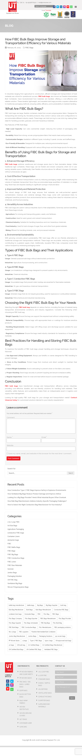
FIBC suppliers (23, 632)
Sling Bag (23, 727)
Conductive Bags (45, 696)
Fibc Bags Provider (65, 618)
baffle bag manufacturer (16, 605)
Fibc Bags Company (15, 618)
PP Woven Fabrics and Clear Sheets (26, 673)
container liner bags (15, 614)
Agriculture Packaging (16, 529)
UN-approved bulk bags (63, 640)
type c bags (49, 640)
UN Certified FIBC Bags (33, 649)
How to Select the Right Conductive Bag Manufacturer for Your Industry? (35, 505)
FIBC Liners (12, 562)
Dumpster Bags (30, 614)
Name (10, 437)
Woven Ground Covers (26, 714)
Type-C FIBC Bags (36, 640)
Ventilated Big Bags (15, 583)
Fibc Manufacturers (45, 627)
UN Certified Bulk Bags (16, 649)
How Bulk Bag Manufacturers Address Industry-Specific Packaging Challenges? (37, 501)
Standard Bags (44, 679)
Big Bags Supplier (51, 605)
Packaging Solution (15, 576)
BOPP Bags (23, 690)
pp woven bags (60, 636)
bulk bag (63, 605)
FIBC (9, 544)
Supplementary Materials (44, 705)
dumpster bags (13, 540)
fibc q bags (12, 632)
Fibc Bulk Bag (57, 623)
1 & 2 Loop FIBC (14, 522)
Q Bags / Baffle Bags (44, 684)
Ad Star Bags (12, 526)
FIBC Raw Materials (15, 565)
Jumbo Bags (12, 573)
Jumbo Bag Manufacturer (17, 636)
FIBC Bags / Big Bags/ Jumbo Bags (25, 684)
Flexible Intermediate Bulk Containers (44, 632)
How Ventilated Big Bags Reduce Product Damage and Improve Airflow (34, 494)
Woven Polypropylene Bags (18, 587)
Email (44, 437)
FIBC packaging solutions (62, 627)
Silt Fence (23, 719)
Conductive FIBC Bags (61, 609)
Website (10, 445)
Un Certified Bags (33, 645)
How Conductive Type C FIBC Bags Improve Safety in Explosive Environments (37, 490)
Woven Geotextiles (24, 708)
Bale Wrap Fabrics (24, 702)
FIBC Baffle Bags (14, 547)
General (10, 569)
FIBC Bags (29, 48)
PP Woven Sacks (14, 640)
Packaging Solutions (45, 636)
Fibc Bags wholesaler (31, 623)
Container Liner (26, 723)
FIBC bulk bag (24, 307)
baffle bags (30, 605)
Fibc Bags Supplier (15, 623)
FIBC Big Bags (13, 554)
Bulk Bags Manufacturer (43, 609)
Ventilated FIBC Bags (51, 649)
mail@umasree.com (44, 2)
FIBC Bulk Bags (14, 627)
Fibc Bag (46, 614)
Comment (11, 417)
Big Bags (40, 605)
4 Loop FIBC (42, 675)
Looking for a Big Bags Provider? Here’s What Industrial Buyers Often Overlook (37, 497)
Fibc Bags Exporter (31, 618)
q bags (24, 640)
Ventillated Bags (45, 693)
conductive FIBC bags (16, 533)
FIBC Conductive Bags (16, 558)
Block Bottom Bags (25, 695)
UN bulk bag (21, 645)
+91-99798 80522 (31, 2)
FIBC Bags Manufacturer (48, 618)
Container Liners (14, 536)
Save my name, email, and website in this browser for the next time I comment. (40, 454)
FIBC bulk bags (44, 96)
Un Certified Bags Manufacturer (52, 645)
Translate (48, 10)
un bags (11, 645)
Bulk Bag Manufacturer (16, 609)
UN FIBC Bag (12, 580)
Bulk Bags (29, 609)
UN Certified (43, 689)
